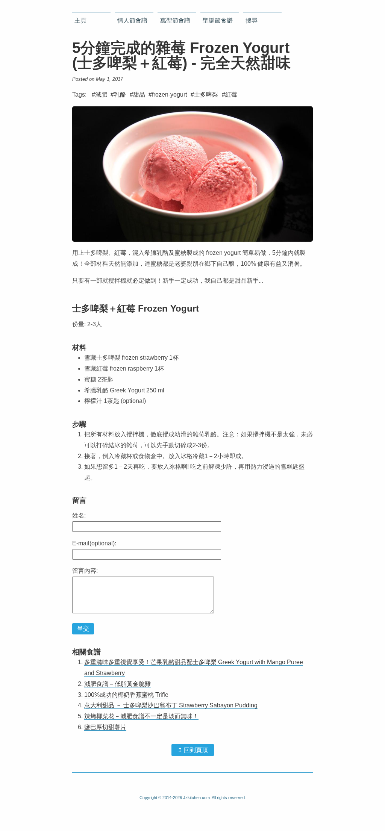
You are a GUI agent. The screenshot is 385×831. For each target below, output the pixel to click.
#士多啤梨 (204, 94)
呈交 (83, 628)
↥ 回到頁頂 (192, 750)
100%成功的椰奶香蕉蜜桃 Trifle (126, 695)
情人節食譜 (132, 20)
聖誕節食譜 (218, 20)
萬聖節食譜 (175, 20)
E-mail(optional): (94, 543)
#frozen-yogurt (168, 94)
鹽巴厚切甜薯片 (105, 727)
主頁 (80, 20)
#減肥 (99, 94)
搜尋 (252, 20)
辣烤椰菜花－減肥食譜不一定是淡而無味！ (141, 716)
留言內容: (85, 571)
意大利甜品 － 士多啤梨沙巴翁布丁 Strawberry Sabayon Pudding (171, 705)
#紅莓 (229, 94)
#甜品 (137, 94)
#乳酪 (118, 94)
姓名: (79, 515)
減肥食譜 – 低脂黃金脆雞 (117, 684)
